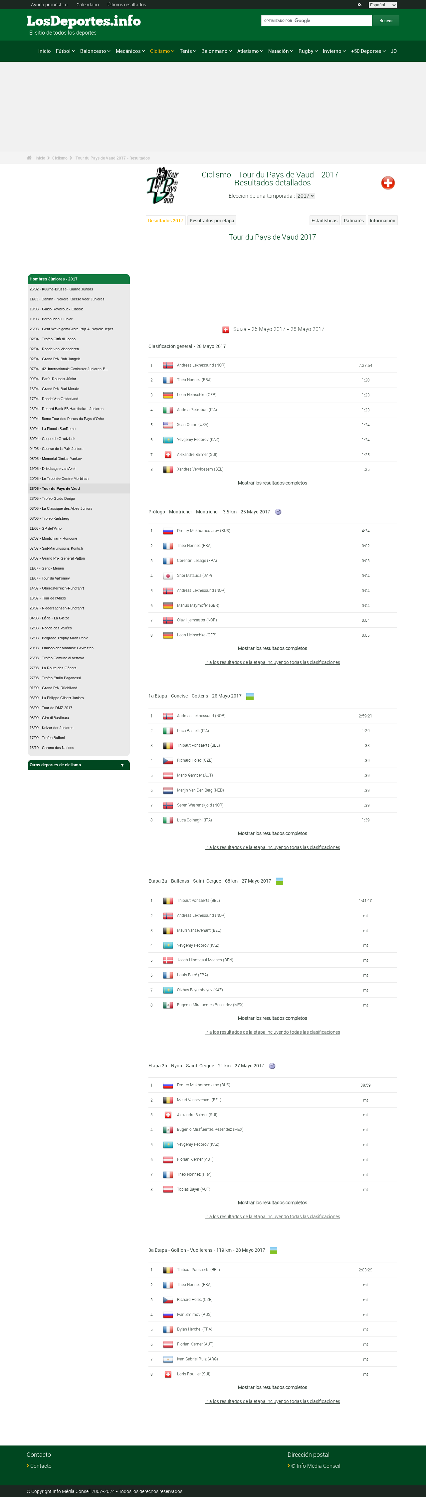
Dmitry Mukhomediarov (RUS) (203, 530)
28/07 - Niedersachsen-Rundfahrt (57, 608)
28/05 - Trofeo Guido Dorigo (52, 498)
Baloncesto (93, 51)
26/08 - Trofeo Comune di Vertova (57, 658)
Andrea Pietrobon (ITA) (197, 409)
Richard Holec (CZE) (195, 760)
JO (394, 51)
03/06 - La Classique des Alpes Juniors (61, 508)
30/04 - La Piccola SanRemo (53, 429)
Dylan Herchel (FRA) (194, 1329)
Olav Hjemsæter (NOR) (197, 619)
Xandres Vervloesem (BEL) (200, 469)
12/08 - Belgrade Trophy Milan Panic (59, 638)
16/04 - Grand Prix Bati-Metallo (54, 389)
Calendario (88, 4)
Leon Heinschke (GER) (197, 394)
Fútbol (63, 51)
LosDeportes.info (52, 22)
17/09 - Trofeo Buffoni (47, 738)
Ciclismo (160, 51)
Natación (278, 51)
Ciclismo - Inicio (45, 265)
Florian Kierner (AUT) (195, 1159)
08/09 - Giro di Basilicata (49, 718)
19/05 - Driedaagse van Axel (52, 469)
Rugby (306, 51)
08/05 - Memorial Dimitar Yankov (56, 459)
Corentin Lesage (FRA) (197, 560)
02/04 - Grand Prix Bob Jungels (55, 359)
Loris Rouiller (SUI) (193, 1373)
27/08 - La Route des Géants (53, 668)
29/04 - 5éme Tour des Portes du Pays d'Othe (67, 419)
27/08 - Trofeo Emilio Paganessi (55, 678)
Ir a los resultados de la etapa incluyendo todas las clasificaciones (272, 662)
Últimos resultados (126, 4)
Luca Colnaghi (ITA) (194, 819)
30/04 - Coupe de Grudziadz (53, 439)
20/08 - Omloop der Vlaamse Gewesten (62, 648)
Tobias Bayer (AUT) (193, 1189)
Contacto (41, 1465)
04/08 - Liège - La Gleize (49, 618)
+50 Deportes (366, 51)
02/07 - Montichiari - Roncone (53, 538)
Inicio (44, 51)
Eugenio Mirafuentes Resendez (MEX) (210, 1004)
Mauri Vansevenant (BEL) (199, 930)
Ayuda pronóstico (49, 4)
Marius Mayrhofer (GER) (198, 605)
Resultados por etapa (212, 220)
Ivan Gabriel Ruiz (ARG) (197, 1358)
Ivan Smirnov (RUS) (194, 1314)
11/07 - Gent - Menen (47, 568)
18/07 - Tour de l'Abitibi (48, 598)
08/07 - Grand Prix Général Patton (57, 558)
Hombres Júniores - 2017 (54, 279)
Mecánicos (128, 51)
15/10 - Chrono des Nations (52, 748)
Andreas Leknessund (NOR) (201, 365)
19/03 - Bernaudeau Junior (51, 319)
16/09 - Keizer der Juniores (52, 728)
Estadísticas (324, 220)
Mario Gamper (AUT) (195, 775)
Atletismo (248, 51)
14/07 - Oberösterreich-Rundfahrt (57, 588)
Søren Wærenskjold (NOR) (200, 804)
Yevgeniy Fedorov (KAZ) (198, 439)
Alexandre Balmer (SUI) (197, 454)
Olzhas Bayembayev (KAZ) (200, 989)
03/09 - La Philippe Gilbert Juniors (57, 698)
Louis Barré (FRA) (192, 974)
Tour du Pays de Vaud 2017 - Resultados (113, 157)
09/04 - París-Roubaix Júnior (53, 379)
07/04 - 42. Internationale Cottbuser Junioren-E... (69, 369)
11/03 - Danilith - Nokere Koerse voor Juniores (67, 299)
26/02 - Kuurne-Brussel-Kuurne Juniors (61, 289)
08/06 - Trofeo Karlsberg (49, 518)
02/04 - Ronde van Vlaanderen (54, 349)
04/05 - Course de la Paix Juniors (57, 449)
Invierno (332, 51)
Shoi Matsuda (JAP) (194, 575)
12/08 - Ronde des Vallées (51, 628)
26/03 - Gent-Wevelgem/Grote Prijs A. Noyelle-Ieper (71, 329)
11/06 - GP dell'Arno (46, 528)
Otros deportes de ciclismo (55, 765)
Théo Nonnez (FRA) (194, 379)
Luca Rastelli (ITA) (193, 730)
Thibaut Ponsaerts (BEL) (198, 745)
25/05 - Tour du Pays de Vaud (55, 488)
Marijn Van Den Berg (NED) (200, 790)
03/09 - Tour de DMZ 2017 (51, 708)
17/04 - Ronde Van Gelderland (54, 399)
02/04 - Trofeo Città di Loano (53, 339)
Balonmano (214, 51)
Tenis (186, 51)
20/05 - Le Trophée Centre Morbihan (59, 479)
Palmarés (354, 220)
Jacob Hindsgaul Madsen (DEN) (205, 959)
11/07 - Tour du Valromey (50, 578)
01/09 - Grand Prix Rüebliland (53, 688)
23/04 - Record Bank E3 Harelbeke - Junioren (67, 409)
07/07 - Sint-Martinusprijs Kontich (56, 548)
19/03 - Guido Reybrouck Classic (57, 309)
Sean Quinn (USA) (192, 424)
